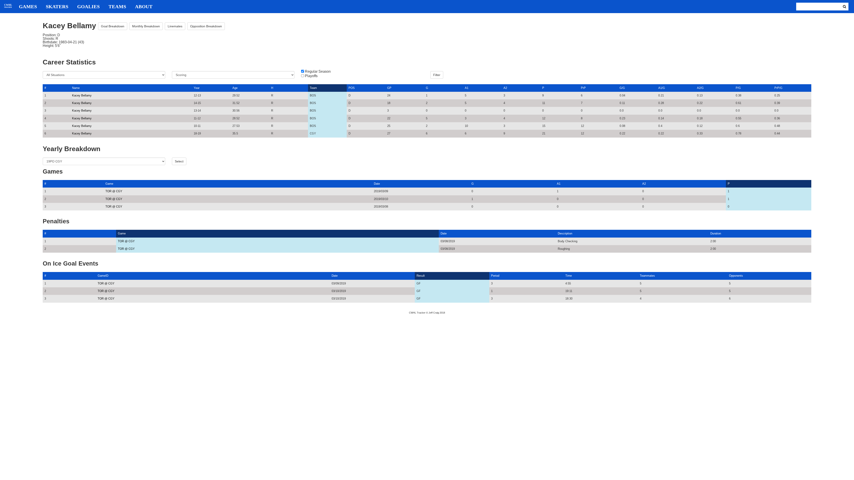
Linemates (175, 26)
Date (377, 183)
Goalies (88, 6)
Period (495, 275)
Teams (117, 6)
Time (568, 275)
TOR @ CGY (113, 191)
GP (389, 88)
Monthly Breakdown (146, 26)
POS (351, 88)
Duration (715, 233)
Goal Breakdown (112, 26)
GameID (103, 275)
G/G (622, 88)
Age (235, 88)
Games (28, 6)
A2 (505, 88)
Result (421, 275)
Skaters (57, 6)
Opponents (736, 275)
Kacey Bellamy (82, 95)
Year (196, 88)
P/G (738, 88)
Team (313, 88)
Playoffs (311, 76)
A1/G (661, 88)
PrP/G (778, 88)
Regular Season (318, 71)
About (144, 6)
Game (109, 183)
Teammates (647, 275)
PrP (583, 88)
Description (565, 233)
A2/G (700, 88)
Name (76, 88)
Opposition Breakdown (206, 26)
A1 (466, 88)
